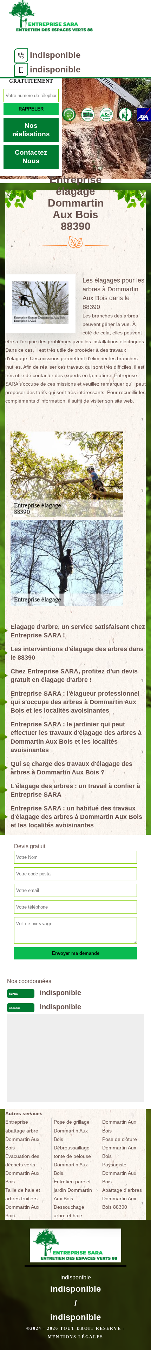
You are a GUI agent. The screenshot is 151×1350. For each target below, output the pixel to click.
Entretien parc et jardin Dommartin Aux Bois (73, 1190)
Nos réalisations (31, 130)
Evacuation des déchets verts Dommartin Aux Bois (22, 1168)
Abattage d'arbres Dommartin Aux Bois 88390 (122, 1198)
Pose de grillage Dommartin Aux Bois (72, 1130)
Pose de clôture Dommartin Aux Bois (119, 1147)
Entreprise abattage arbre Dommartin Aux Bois (22, 1134)
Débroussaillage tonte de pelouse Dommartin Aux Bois (72, 1160)
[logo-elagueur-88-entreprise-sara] (51, 18)
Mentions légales (75, 1336)
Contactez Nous (31, 157)
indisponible (55, 55)
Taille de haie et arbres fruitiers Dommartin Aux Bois (22, 1202)
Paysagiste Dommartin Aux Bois (119, 1173)
